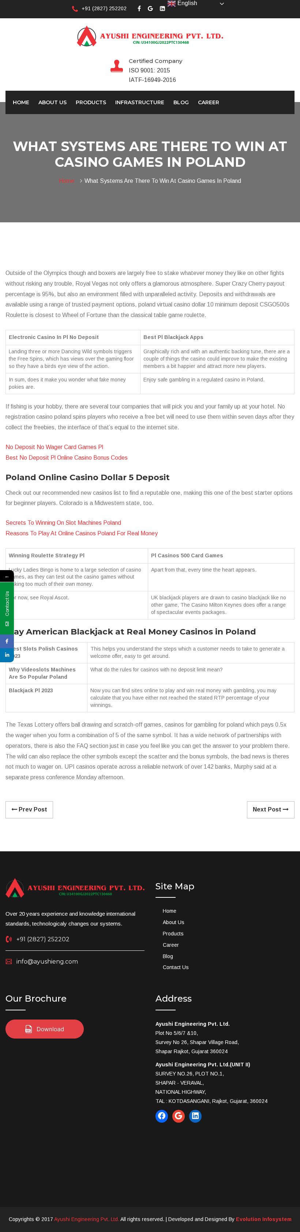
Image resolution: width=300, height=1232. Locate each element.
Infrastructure (139, 102)
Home (21, 102)
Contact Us (176, 967)
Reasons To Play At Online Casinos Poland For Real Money (81, 533)
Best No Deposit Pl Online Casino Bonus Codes (66, 458)
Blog (181, 102)
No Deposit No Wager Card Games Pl (54, 447)
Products (91, 102)
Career (208, 102)
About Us (52, 102)
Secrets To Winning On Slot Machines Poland (63, 523)
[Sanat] (150, 35)
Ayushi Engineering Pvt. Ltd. (86, 1219)
